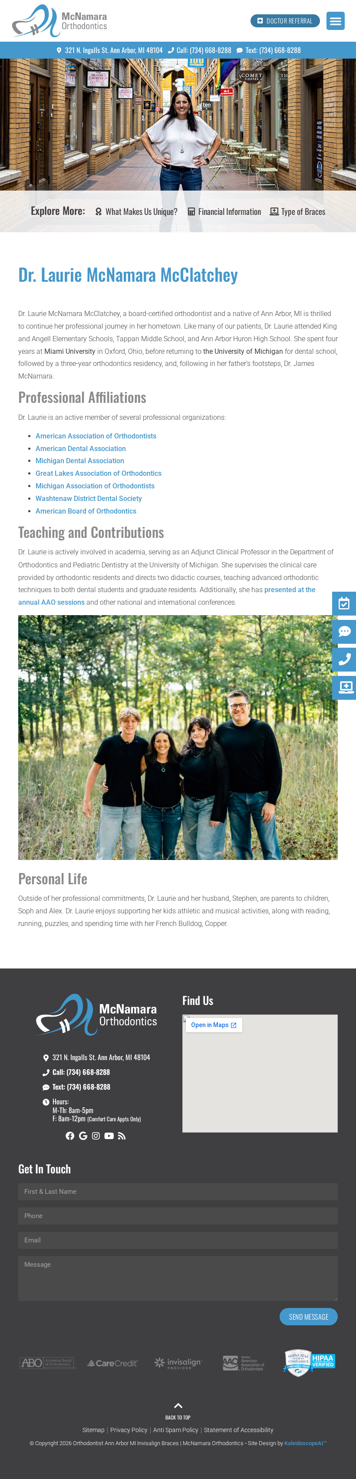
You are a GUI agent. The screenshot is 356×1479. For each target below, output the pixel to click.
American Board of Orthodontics (86, 511)
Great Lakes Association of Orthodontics (99, 473)
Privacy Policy (129, 1430)
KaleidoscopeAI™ (305, 1443)
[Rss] (122, 1136)
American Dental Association (81, 449)
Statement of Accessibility (239, 1430)
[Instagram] (96, 1136)
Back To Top (178, 1417)
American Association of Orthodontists (96, 436)
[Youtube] (109, 1136)
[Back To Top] (178, 1405)
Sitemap (93, 1430)
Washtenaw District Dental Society (89, 498)
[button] (335, 21)
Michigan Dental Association (80, 461)
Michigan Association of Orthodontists (95, 486)
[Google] (83, 1136)
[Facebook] (70, 1136)
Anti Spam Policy (175, 1430)
